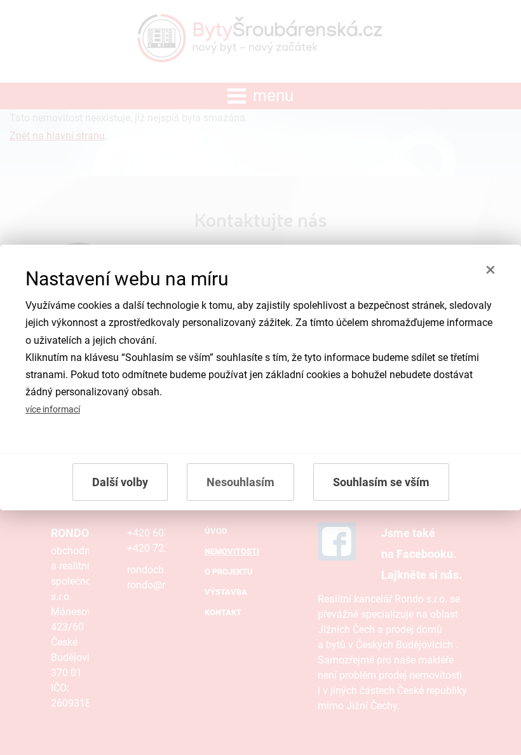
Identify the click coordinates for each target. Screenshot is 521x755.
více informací (52, 409)
